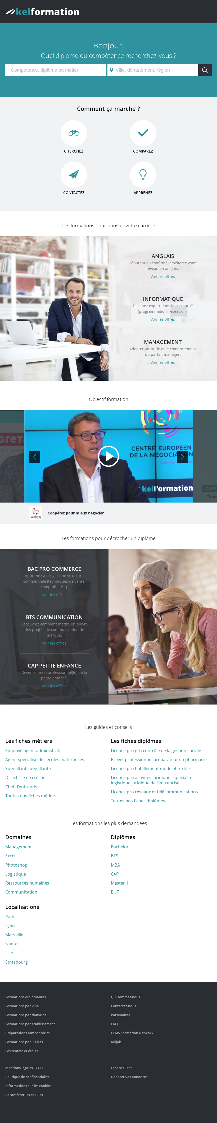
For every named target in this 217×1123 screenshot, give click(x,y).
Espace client (121, 1067)
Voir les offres (163, 276)
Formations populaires (24, 1041)
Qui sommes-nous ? (126, 997)
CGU (39, 1067)
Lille (9, 953)
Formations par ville (22, 1006)
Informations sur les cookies (28, 1085)
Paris (10, 916)
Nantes (12, 944)
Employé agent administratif (33, 750)
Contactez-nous (123, 1006)
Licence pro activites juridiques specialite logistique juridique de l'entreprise (151, 780)
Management (18, 847)
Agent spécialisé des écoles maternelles (44, 759)
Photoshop (16, 865)
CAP (115, 874)
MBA (115, 865)
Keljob (116, 1041)
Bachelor (120, 847)
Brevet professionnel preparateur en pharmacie (159, 759)
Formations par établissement (30, 1023)
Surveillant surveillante (28, 768)
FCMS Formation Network (132, 1032)
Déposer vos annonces (129, 1076)
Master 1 (119, 883)
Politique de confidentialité (27, 1076)
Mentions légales (19, 1067)
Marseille (14, 935)
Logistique (15, 874)
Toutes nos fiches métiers (30, 796)
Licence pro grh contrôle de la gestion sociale (156, 750)
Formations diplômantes (25, 997)
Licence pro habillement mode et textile (150, 768)
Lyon (10, 926)
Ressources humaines (27, 883)
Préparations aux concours (27, 1032)
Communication (21, 892)
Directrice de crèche (25, 777)
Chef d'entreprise (22, 787)
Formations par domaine (25, 1014)
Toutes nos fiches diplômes (138, 801)
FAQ (114, 1023)
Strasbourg (16, 962)
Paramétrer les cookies (24, 1094)
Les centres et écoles (21, 1050)
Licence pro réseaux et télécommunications (154, 792)
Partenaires (120, 1014)
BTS (114, 856)
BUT (115, 892)
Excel (10, 856)
